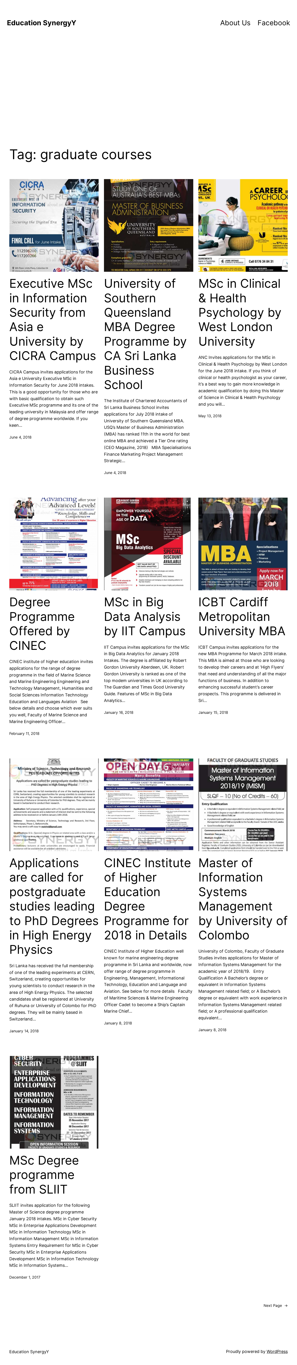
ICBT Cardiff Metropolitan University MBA (241, 616)
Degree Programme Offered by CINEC (42, 624)
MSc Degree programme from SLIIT (44, 1175)
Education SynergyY (41, 23)
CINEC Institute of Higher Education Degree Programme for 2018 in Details (147, 899)
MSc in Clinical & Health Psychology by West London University (239, 312)
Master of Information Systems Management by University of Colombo (243, 899)
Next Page (276, 1305)
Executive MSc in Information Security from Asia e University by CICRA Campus (52, 319)
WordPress (277, 1351)
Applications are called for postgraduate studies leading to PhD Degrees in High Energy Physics (54, 906)
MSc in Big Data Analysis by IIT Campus (145, 616)
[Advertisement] (148, 84)
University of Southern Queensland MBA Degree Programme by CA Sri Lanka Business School (145, 334)
